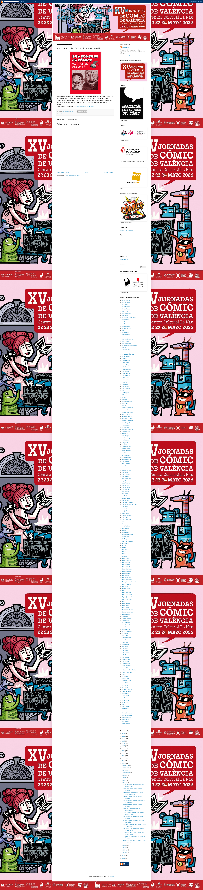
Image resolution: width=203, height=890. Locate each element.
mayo (125, 782)
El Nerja (124, 397)
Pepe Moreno (125, 644)
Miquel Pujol (125, 605)
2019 (123, 751)
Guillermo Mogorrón (127, 429)
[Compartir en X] (82, 111)
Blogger (112, 876)
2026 (123, 733)
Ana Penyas (125, 324)
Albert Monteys (126, 307)
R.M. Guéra (125, 648)
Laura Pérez (125, 532)
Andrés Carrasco (126, 328)
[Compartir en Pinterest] (86, 111)
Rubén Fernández (127, 672)
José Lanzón (125, 491)
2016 (123, 758)
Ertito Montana (126, 410)
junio (125, 780)
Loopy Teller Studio (127, 541)
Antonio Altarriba (126, 343)
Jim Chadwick (126, 461)
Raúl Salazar (125, 661)
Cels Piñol (125, 367)
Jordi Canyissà (126, 474)
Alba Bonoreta (126, 302)
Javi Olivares (125, 453)
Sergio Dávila (125, 700)
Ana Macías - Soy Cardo (129, 317)
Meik (123, 590)
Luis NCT (124, 547)
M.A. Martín (125, 554)
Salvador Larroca (127, 681)
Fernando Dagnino (127, 418)
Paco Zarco (125, 635)
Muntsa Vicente (126, 614)
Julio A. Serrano (126, 519)
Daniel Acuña (125, 377)
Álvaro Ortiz (125, 311)
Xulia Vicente (125, 721)
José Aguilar (125, 485)
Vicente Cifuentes (127, 713)
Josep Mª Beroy (126, 498)
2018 (123, 753)
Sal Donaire (125, 676)
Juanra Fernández (127, 515)
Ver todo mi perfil (125, 56)
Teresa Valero (126, 706)
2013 (123, 855)
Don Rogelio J (126, 393)
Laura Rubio (125, 537)
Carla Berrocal (126, 360)
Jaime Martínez (126, 448)
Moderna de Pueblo (127, 610)
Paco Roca (125, 633)
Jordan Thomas (126, 470)
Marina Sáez (125, 575)
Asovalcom (125, 47)
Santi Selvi (125, 683)
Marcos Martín (126, 573)
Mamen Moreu (126, 558)
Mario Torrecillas (126, 577)
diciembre (126, 765)
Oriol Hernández (126, 625)
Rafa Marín (125, 655)
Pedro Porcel (125, 640)
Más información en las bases (85, 106)
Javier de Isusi (126, 455)
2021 (123, 746)
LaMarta (124, 530)
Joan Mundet (125, 466)
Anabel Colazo (126, 326)
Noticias (63, 114)
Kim (123, 524)
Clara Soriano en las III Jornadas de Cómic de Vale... (133, 813)
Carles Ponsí (125, 362)
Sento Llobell (125, 693)
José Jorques (125, 489)
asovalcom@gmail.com (126, 230)
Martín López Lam (127, 580)
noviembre (126, 768)
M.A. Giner (125, 552)
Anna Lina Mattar (126, 337)
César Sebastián (126, 369)
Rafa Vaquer (125, 657)
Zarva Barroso (126, 724)
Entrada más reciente (63, 172)
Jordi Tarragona (126, 478)
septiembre (126, 773)
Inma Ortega (125, 436)
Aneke (123, 330)
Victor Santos (125, 719)
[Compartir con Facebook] (84, 111)
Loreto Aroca (125, 543)
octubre (125, 770)
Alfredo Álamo (126, 309)
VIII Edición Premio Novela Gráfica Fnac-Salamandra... (133, 793)
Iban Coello (125, 433)
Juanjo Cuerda (126, 511)
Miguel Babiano (126, 592)
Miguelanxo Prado (127, 599)
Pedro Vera (125, 642)
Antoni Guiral (125, 341)
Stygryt (124, 704)
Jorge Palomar (126, 483)
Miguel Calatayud (127, 595)
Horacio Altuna (126, 431)
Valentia (124, 711)
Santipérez (125, 685)
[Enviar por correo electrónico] (78, 111)
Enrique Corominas (127, 408)
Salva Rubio (125, 678)
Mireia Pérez (125, 607)
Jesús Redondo (126, 459)
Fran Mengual (126, 423)
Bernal (123, 352)
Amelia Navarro (126, 313)
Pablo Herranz (126, 627)
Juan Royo (125, 506)
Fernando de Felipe (127, 420)
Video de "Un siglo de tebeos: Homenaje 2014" (131, 809)
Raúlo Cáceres (126, 663)
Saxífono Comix (126, 691)
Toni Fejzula (125, 708)
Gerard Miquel (126, 425)
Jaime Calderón (126, 446)
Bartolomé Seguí (126, 350)
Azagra (124, 347)
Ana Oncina (125, 322)
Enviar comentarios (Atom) (72, 175)
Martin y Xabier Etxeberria (129, 582)
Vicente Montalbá (127, 715)
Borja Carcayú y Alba (128, 354)
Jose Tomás (125, 494)
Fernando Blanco (127, 416)
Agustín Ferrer (126, 300)
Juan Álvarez (125, 500)
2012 (123, 858)
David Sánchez (126, 388)
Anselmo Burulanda (127, 339)
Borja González (126, 356)
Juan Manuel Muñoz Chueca (130, 504)
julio (124, 777)
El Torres (124, 399)
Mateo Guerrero (126, 584)
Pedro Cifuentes (126, 638)
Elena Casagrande (127, 401)
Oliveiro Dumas (126, 623)
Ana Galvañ (125, 315)
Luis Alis (124, 545)
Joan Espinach (126, 463)
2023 (123, 741)
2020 (123, 748)
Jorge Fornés (125, 481)
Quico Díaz (125, 646)
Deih (123, 390)
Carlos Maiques (126, 365)
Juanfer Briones (126, 509)
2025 (123, 736)
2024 (123, 738)
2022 (123, 743)
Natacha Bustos (126, 618)
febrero (125, 850)
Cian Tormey (125, 371)
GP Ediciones (125, 427)
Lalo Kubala (125, 528)
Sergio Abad (125, 696)
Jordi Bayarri (125, 472)
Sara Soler (125, 687)
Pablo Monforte (126, 629)
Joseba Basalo (126, 496)
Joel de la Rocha (126, 468)
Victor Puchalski (126, 717)
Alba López (125, 304)
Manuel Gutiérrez (127, 569)
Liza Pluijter (125, 539)
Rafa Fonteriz (125, 653)
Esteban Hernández (127, 412)
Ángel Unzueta (126, 334)
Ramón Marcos (126, 659)
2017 (123, 756)
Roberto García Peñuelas (129, 670)
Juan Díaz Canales (127, 502)
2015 (123, 761)
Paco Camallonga (127, 631)
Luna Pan (124, 549)
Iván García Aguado (127, 438)
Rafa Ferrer (125, 650)
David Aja (124, 382)
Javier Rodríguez (126, 457)
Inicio (86, 172)
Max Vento (125, 586)
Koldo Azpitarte (126, 526)
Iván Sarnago (125, 440)
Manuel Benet (126, 567)
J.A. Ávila (124, 444)
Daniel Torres (125, 380)
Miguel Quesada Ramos (129, 597)
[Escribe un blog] (80, 111)
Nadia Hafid (125, 616)
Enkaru (124, 405)
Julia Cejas (125, 517)
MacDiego (125, 556)
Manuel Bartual (126, 564)
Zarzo (123, 726)
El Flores (124, 395)
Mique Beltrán (126, 603)
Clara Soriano (126, 373)
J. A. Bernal (125, 442)
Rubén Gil (124, 674)
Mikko (123, 601)
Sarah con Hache (127, 689)
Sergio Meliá (125, 702)
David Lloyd (125, 384)
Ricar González (126, 665)
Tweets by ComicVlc (126, 259)
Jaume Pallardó (126, 451)
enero (125, 852)
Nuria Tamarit (125, 620)
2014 (123, 763)
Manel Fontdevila (127, 560)
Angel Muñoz (125, 332)
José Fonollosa (126, 487)
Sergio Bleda (125, 698)
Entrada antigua (108, 172)
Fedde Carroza (126, 414)
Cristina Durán (126, 375)
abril (124, 845)
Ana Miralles (125, 319)
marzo (125, 847)
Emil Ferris (125, 403)
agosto (125, 775)
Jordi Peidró (125, 476)
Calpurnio (124, 358)
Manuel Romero (126, 571)
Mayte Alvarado (126, 588)
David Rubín (125, 386)
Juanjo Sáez (125, 513)
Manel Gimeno (126, 562)
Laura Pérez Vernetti (127, 534)
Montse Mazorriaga (127, 612)
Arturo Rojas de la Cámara (129, 345)
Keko (123, 521)
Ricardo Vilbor (126, 668)
